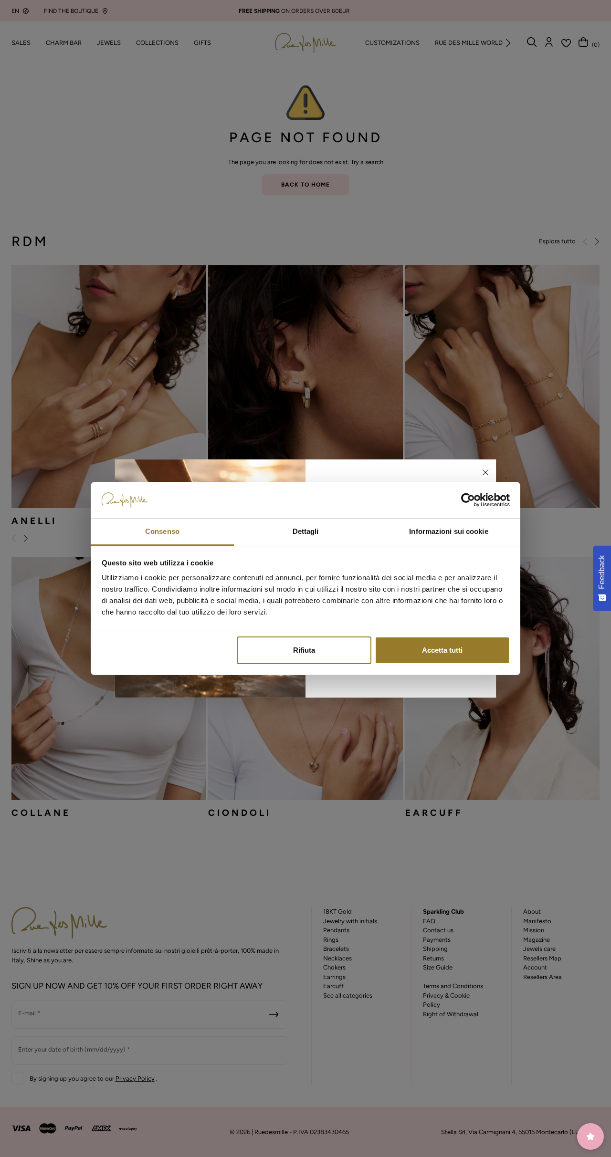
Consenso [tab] (162, 531)
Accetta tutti (442, 650)
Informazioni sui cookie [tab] (448, 531)
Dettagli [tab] (306, 531)
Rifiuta (304, 650)
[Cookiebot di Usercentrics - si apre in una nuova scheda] (468, 500)
